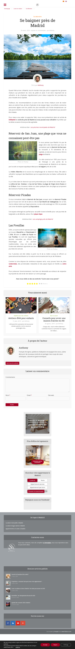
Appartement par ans (37, 484)
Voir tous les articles (12, 363)
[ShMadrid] (37, 4)
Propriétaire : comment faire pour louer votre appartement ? (26, 581)
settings (18, 647)
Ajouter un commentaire (38, 30)
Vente (43, 480)
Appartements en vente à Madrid (15, 529)
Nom (8, 395)
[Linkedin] (13, 623)
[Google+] (23, 623)
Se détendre (37, 17)
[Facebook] (8, 623)
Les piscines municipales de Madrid (43, 127)
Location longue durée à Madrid (15, 526)
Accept (45, 645)
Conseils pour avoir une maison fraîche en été (53, 319)
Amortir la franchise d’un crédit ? (20, 574)
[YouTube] (18, 623)
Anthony (51, 30)
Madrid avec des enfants (21, 316)
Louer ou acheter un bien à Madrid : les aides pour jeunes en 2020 (28, 588)
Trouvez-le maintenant (36, 491)
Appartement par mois (37, 487)
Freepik (56, 631)
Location (32, 480)
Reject (55, 645)
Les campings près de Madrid (43, 219)
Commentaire (10, 377)
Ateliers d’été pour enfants (21, 318)
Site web (51, 395)
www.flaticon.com (66, 631)
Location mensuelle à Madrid (14, 523)
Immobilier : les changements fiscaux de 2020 (23, 595)
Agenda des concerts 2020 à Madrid (20, 602)
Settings (65, 645)
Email (29, 395)
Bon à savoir (54, 316)
